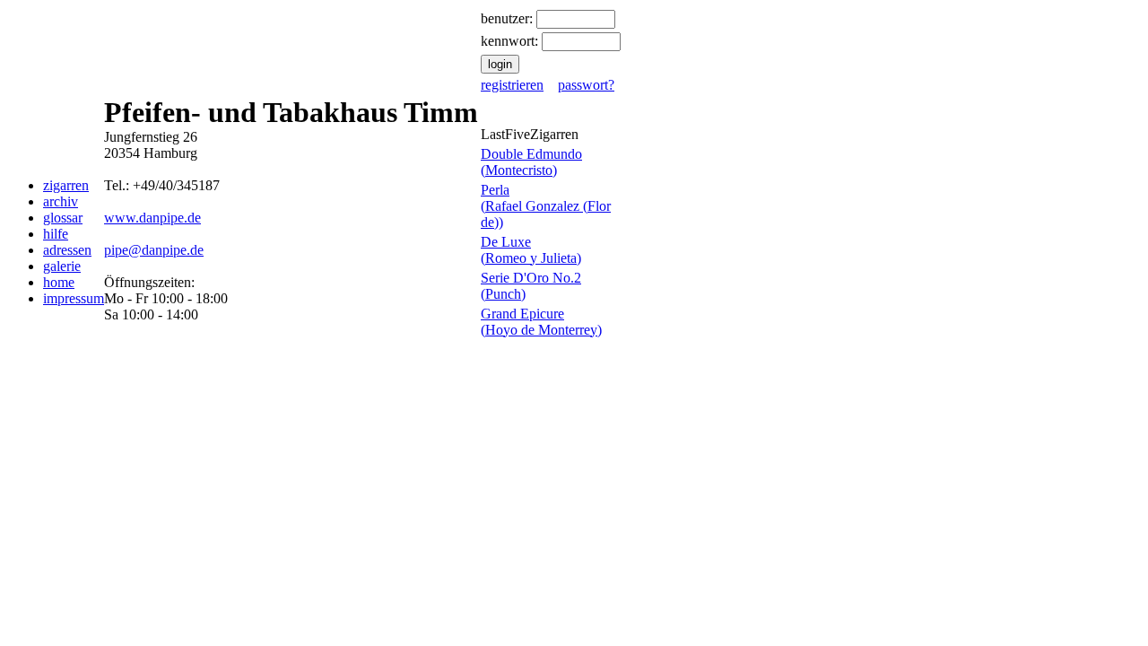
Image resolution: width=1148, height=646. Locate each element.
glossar (63, 217)
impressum (73, 298)
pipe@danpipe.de (154, 250)
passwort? (586, 84)
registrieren (512, 84)
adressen (67, 250)
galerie (62, 266)
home (58, 282)
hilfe (55, 233)
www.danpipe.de (152, 217)
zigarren (66, 185)
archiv (60, 201)
